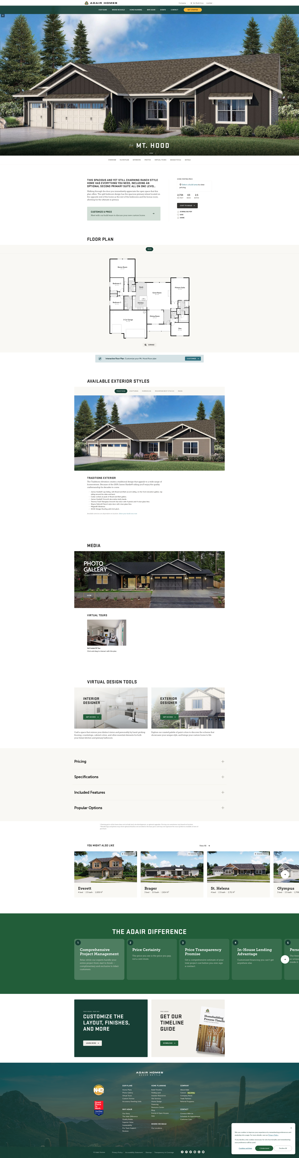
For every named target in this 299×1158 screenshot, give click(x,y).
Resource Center (157, 1107)
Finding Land (156, 1093)
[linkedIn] (199, 1152)
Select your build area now (128, 513)
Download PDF (186, 211)
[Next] (285, 959)
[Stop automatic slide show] (3, 15)
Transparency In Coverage (164, 1152)
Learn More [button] (91, 1043)
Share (182, 218)
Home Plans (127, 1090)
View (89, 595)
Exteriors (137, 160)
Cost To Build (186, 205)
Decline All (283, 1148)
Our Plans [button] (103, 10)
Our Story (126, 1113)
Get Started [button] (193, 10)
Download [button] (168, 1043)
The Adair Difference (130, 1116)
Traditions (120, 391)
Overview (112, 160)
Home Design (156, 1101)
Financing (154, 1104)
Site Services (156, 1098)
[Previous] (14, 874)
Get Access (91, 717)
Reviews (125, 1131)
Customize (191, 358)
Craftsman (133, 391)
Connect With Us (186, 1113)
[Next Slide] (293, 81)
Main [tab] (149, 249)
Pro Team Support (129, 1128)
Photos (148, 160)
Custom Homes (128, 1098)
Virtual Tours (160, 160)
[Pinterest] (186, 1152)
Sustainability (127, 1125)
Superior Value (127, 1122)
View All (202, 846)
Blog (153, 1110)
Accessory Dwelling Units (131, 1101)
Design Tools (175, 160)
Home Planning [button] (136, 10)
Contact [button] (174, 10)
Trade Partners (185, 1098)
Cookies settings (245, 1148)
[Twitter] (190, 1152)
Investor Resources (158, 1096)
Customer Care (186, 1119)
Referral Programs (187, 1101)
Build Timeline (156, 1090)
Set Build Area (198, 3)
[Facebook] (182, 1152)
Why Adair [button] (151, 10)
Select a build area (190, 185)
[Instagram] (194, 1152)
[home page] (101, 3)
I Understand (264, 1148)
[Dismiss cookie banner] (291, 1127)
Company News (186, 1096)
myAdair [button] (209, 3)
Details (188, 160)
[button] (153, 214)
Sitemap (149, 1152)
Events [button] (163, 10)
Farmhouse (146, 391)
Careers (183, 1093)
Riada (180, 391)
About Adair (184, 1090)
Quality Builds (127, 1119)
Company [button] (182, 3)
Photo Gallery (127, 1093)
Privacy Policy (117, 1152)
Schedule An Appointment (190, 1116)
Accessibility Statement (134, 1152)
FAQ (153, 1116)
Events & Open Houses (160, 1113)
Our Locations (156, 1128)
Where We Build (118, 10)
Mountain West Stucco (164, 391)
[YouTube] (203, 1152)
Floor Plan (124, 160)
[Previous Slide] (5, 81)
